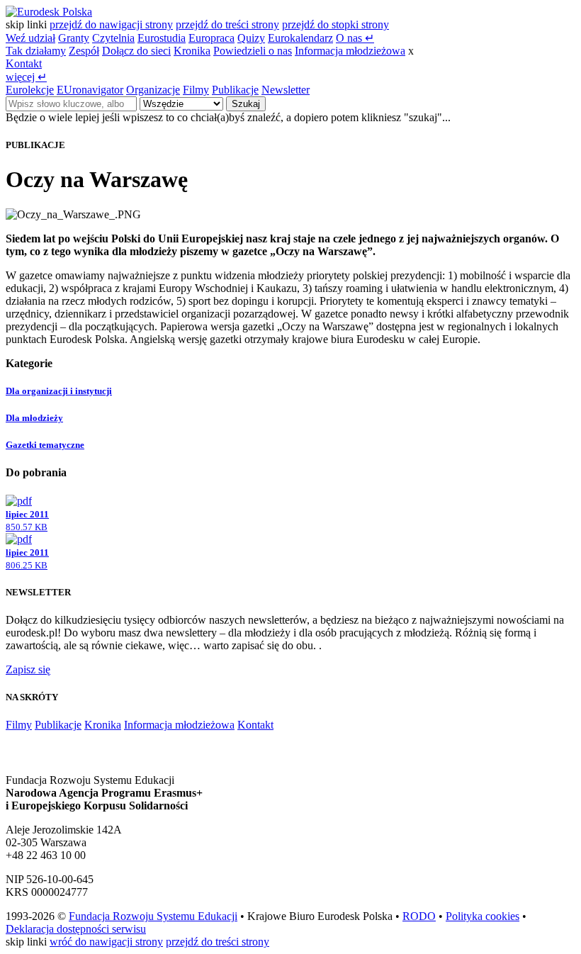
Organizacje (153, 90)
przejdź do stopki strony (335, 24)
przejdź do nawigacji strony (111, 24)
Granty (73, 38)
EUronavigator (90, 90)
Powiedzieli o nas (252, 51)
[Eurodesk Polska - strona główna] (49, 12)
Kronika (192, 51)
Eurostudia (161, 38)
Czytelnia (113, 38)
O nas (355, 38)
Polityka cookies (482, 916)
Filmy (196, 90)
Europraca (211, 38)
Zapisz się (28, 669)
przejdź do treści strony (227, 24)
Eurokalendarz (300, 38)
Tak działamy (36, 51)
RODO (419, 916)
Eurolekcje (30, 90)
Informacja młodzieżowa (350, 51)
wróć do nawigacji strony (106, 942)
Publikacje (235, 90)
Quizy (251, 38)
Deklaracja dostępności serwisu (76, 929)
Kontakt (24, 63)
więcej (26, 77)
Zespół (84, 51)
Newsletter (285, 90)
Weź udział (30, 38)
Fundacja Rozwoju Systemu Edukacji (153, 916)
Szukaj (246, 104)
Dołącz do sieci (136, 51)
